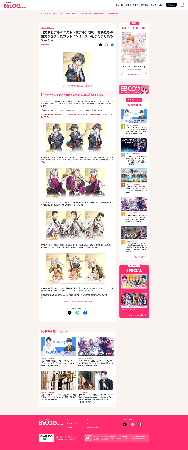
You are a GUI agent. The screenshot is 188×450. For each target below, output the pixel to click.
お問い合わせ (59, 437)
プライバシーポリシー (73, 437)
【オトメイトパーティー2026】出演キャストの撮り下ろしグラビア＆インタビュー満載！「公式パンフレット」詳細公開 (58, 397)
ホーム (40, 13)
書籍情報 (144, 5)
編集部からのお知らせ (93, 427)
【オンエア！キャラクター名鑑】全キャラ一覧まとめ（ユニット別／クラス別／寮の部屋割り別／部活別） (136, 190)
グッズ (153, 5)
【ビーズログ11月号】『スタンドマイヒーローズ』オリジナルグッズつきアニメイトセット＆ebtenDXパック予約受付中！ (58, 363)
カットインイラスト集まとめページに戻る (77, 86)
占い (161, 5)
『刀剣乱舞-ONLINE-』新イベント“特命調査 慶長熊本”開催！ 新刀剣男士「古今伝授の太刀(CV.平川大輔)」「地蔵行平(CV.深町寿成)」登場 (136, 248)
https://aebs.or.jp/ (112, 440)
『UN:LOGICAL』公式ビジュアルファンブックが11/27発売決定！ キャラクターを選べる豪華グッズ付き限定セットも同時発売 (95, 363)
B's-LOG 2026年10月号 (134, 66)
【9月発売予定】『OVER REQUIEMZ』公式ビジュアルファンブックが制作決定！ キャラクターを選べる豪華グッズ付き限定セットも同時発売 (136, 160)
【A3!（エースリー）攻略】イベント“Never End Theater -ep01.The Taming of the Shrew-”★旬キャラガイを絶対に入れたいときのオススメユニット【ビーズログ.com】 (95, 398)
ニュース (119, 5)
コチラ (53, 101)
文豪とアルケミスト (58, 13)
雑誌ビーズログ (132, 5)
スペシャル (47, 13)
